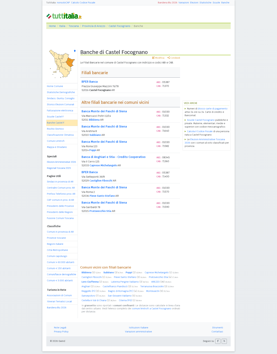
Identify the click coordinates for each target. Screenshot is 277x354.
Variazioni (184, 2)
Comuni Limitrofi (55, 141)
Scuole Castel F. (55, 116)
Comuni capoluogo (57, 256)
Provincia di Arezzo (93, 26)
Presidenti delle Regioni (60, 212)
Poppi (92, 150)
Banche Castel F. (56, 122)
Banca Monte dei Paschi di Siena (104, 111)
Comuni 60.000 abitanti (60, 262)
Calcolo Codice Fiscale (83, 2)
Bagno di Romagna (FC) (126, 291)
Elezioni (194, 2)
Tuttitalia (51, 2)
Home (52, 26)
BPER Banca (90, 81)
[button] (217, 341)
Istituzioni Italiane (138, 327)
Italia (62, 26)
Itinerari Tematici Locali (59, 301)
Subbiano (95, 135)
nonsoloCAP (63, 2)
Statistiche (205, 2)
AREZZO (161, 281)
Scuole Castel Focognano (201, 120)
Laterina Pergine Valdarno (130, 281)
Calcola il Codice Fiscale (200, 131)
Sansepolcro (93, 295)
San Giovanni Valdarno (125, 295)
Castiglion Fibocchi (100, 180)
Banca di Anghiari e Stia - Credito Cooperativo (114, 157)
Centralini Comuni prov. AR (61, 187)
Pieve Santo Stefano (102, 196)
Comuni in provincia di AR (60, 231)
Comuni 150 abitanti (59, 268)
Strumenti (217, 327)
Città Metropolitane (57, 250)
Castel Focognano (119, 26)
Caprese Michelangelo (103, 165)
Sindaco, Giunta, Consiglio (61, 98)
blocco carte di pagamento (212, 108)
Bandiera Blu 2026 (167, 2)
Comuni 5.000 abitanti (60, 280)
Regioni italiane (55, 244)
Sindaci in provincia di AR (60, 181)
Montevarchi (158, 291)
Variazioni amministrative (138, 331)
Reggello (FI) (94, 291)
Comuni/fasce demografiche (61, 274)
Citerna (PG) (130, 300)
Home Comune (55, 86)
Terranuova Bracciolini (157, 286)
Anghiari (91, 286)
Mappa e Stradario (57, 147)
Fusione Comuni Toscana (60, 218)
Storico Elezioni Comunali (60, 104)
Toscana (74, 26)
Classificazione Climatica (60, 134)
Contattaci (217, 331)
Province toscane (56, 237)
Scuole (216, 2)
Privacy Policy (61, 331)
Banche (225, 2)
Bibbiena (94, 119)
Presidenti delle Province (60, 206)
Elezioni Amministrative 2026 (61, 162)
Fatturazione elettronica (60, 110)
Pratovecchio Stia (100, 211)
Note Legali (60, 327)
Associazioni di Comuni (59, 295)
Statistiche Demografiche (61, 92)
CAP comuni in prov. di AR (60, 199)
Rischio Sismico (55, 128)
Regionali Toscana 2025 (59, 168)
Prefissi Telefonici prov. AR (61, 193)
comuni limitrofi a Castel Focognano (151, 308)
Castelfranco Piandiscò (120, 286)
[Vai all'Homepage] (65, 15)
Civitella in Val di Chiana (99, 300)
